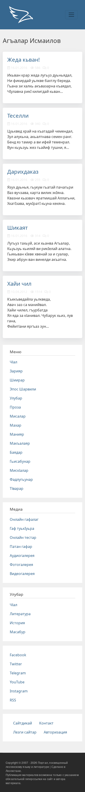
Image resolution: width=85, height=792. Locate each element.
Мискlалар (19, 470)
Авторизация (55, 732)
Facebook (18, 654)
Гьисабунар (20, 461)
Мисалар (18, 416)
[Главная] (20, 15)
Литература (20, 613)
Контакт (46, 723)
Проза (15, 407)
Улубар (16, 398)
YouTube (17, 682)
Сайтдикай (22, 723)
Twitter (16, 663)
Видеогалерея (22, 573)
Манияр (17, 434)
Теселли (18, 115)
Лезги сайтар (24, 732)
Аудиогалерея (22, 555)
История (17, 622)
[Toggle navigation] (71, 14)
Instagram (19, 691)
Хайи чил (19, 283)
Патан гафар (21, 546)
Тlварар (16, 488)
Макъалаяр (20, 443)
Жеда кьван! (23, 59)
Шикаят (17, 227)
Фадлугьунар (21, 479)
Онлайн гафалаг (24, 519)
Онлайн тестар (23, 537)
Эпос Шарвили (23, 389)
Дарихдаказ (23, 171)
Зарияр (16, 371)
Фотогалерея (21, 564)
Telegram (18, 673)
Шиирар (17, 380)
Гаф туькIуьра (22, 528)
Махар (15, 425)
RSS (13, 700)
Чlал (13, 362)
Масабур (17, 631)
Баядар (16, 452)
